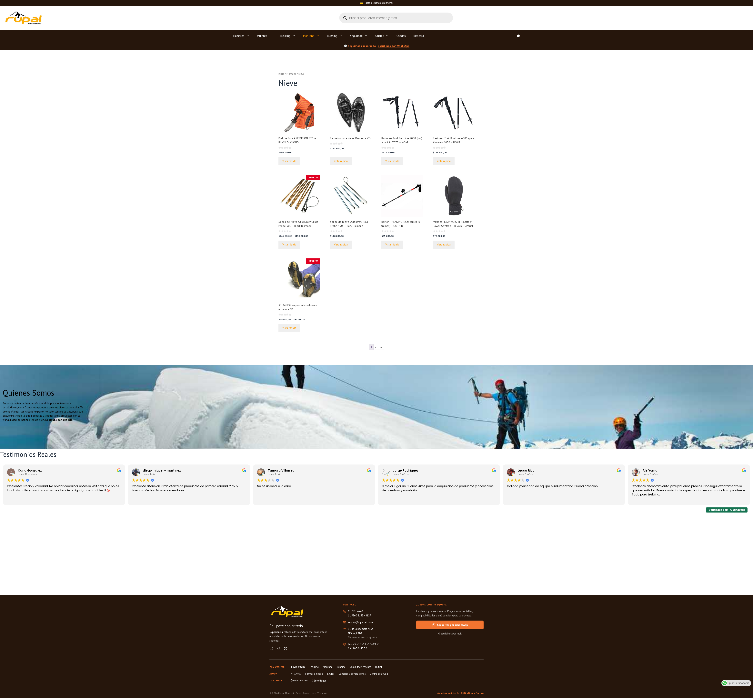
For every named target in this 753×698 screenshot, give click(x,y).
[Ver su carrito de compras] (518, 36)
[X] (285, 648)
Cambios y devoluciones (352, 673)
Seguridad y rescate (360, 667)
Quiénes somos (299, 680)
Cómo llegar (319, 680)
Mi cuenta (296, 673)
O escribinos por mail (450, 633)
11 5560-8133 (355, 615)
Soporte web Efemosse (315, 693)
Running (332, 36)
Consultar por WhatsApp (452, 625)
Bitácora (419, 36)
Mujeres (262, 36)
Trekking (285, 36)
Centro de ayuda (379, 673)
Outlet (379, 36)
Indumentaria (298, 666)
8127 (368, 615)
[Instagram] (271, 648)
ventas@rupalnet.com (360, 622)
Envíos (331, 673)
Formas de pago (314, 673)
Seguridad (356, 36)
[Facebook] (278, 648)
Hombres (238, 36)
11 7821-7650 (355, 611)
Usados (401, 36)
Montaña (308, 36)
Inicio (281, 73)
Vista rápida (289, 161)
